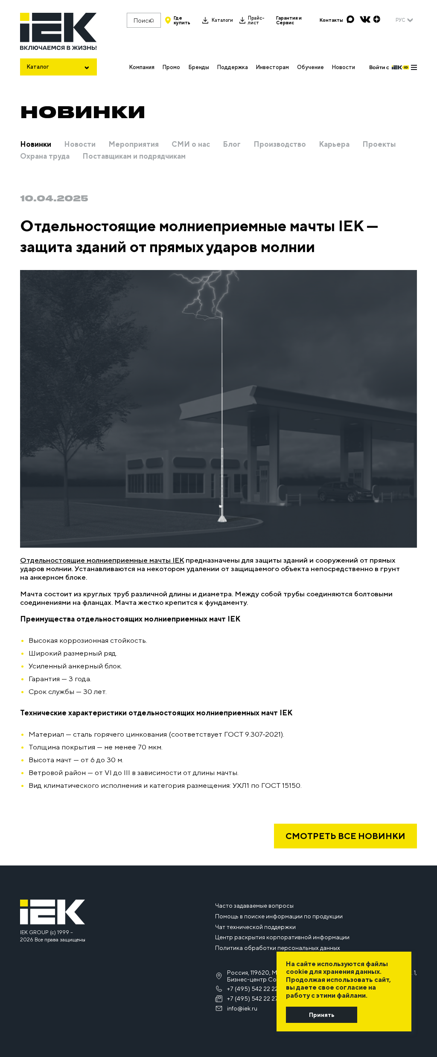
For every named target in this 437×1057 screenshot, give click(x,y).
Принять (321, 1014)
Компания (141, 67)
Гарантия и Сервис (289, 20)
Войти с (379, 67)
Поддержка (232, 67)
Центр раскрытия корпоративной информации (282, 937)
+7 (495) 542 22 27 (252, 998)
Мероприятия (133, 144)
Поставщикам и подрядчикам (134, 156)
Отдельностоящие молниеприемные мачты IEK (102, 560)
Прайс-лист (256, 20)
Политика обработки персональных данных (277, 947)
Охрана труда (45, 156)
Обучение (310, 67)
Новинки (35, 144)
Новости (343, 67)
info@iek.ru (242, 1008)
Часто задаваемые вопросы (254, 905)
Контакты (331, 20)
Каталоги (222, 20)
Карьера (334, 144)
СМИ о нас (191, 144)
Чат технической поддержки (255, 926)
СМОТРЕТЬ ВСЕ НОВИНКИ (345, 836)
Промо (171, 67)
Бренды (198, 67)
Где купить (182, 20)
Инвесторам (272, 67)
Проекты (379, 144)
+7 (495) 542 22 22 (252, 988)
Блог (232, 144)
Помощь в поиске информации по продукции (279, 916)
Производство (279, 144)
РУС (400, 20)
